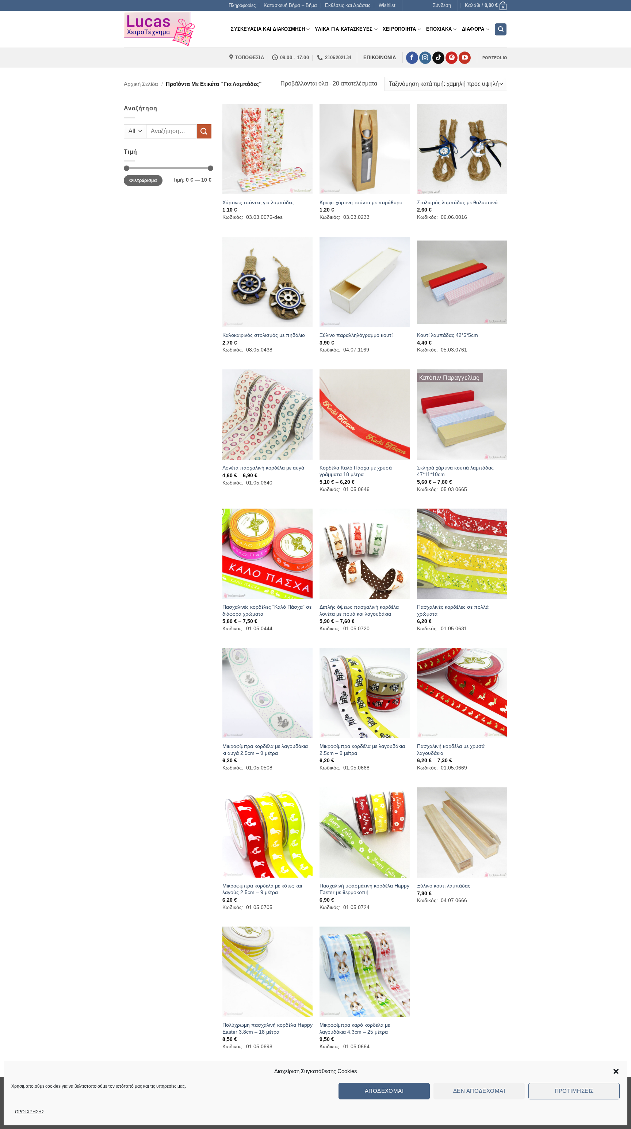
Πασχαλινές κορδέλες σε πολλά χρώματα (453, 610)
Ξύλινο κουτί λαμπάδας (443, 886)
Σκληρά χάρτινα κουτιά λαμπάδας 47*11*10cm (455, 471)
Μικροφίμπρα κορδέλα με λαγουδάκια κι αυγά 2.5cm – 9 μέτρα (265, 749)
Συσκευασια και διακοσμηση (268, 29)
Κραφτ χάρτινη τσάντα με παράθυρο (361, 202)
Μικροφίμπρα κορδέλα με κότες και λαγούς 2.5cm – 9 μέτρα (262, 889)
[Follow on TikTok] (438, 58)
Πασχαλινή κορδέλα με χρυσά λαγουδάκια (451, 749)
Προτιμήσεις (574, 1091)
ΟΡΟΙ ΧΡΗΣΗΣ (29, 1111)
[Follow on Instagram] (425, 58)
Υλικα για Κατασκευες (343, 29)
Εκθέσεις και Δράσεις (347, 5)
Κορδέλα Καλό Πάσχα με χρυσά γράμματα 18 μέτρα (356, 471)
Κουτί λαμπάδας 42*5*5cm (447, 335)
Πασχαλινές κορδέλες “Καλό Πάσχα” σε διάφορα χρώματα (266, 610)
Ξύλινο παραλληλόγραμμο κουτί (356, 335)
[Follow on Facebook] (412, 58)
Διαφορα (473, 29)
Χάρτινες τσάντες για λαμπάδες (258, 202)
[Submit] (204, 131)
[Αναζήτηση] (500, 29)
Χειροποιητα (399, 29)
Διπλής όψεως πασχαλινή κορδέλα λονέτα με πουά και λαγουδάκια (359, 610)
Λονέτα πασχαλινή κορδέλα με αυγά (263, 468)
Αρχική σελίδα (141, 84)
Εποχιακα (439, 29)
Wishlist (387, 5)
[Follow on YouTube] (465, 58)
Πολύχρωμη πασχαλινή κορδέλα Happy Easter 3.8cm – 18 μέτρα (267, 1028)
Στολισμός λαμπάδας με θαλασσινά (457, 202)
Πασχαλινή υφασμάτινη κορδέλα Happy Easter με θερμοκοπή (364, 889)
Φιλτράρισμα (143, 180)
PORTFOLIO (494, 58)
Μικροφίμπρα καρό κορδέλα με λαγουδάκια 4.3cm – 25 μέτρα (355, 1028)
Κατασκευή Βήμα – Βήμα (290, 5)
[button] (616, 1071)
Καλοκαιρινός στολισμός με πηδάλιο (263, 335)
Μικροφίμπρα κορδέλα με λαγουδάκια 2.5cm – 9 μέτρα (362, 749)
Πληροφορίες (242, 5)
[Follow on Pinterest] (451, 58)
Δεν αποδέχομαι (479, 1091)
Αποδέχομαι (384, 1091)
